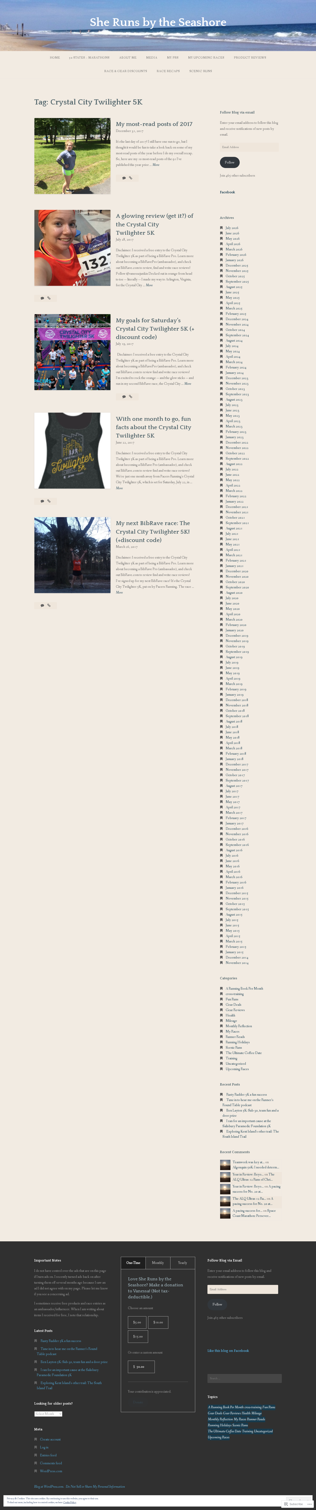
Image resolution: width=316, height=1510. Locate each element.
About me (128, 58)
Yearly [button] (182, 1263)
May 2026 (233, 238)
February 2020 (236, 625)
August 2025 (234, 287)
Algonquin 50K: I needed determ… (256, 1167)
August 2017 (234, 786)
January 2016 (235, 888)
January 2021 (235, 566)
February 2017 (236, 818)
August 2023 (234, 399)
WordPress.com (51, 1471)
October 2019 (235, 646)
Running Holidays (238, 1042)
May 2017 (233, 802)
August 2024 (234, 340)
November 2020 (237, 576)
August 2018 (234, 721)
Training (231, 1058)
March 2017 (234, 812)
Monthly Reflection (239, 1026)
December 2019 (237, 635)
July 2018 (232, 727)
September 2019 (237, 652)
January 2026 (235, 260)
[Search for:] (244, 1378)
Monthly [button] (158, 1263)
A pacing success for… (247, 1211)
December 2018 (237, 700)
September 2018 (237, 716)
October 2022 (235, 453)
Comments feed (51, 1463)
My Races (232, 1031)
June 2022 (232, 475)
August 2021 (234, 528)
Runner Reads (235, 1037)
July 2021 (232, 534)
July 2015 (232, 920)
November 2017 (237, 770)
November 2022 (237, 448)
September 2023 (237, 394)
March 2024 (234, 362)
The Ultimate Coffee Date (244, 1053)
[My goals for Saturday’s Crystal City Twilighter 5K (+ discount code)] (130, 397)
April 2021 (233, 550)
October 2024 (235, 330)
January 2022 (235, 501)
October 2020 (235, 582)
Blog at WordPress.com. (49, 1486)
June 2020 (232, 603)
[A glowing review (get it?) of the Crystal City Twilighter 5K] (49, 298)
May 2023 (233, 415)
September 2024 (237, 335)
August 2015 (234, 914)
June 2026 (232, 233)
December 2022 (237, 442)
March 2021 (234, 555)
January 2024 (235, 373)
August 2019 (234, 657)
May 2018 (233, 737)
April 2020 (233, 614)
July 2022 (232, 469)
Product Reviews (250, 58)
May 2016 (233, 866)
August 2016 (234, 850)
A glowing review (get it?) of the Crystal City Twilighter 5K (154, 224)
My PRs (172, 58)
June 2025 (232, 292)
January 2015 (235, 952)
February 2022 (236, 496)
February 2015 (236, 947)
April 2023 (233, 421)
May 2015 (233, 930)
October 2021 (235, 517)
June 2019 (232, 668)
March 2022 (234, 491)
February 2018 (236, 753)
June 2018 (232, 732)
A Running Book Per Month (244, 988)
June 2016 (232, 861)
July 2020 (232, 598)
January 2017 (235, 823)
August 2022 (234, 464)
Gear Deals (233, 1005)
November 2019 (237, 641)
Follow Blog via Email (224, 1260)
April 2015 (233, 936)
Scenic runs (200, 71)
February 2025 (236, 314)
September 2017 (237, 780)
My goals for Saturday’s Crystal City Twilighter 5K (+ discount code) (155, 329)
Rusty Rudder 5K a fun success (246, 1094)
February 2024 (236, 367)
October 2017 (235, 775)
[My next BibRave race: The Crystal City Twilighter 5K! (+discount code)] (49, 605)
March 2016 (234, 877)
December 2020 (237, 571)
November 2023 (237, 383)
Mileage (231, 1021)
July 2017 (232, 791)
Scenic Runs (234, 1047)
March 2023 (234, 426)
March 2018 (234, 748)
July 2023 (232, 405)
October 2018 (235, 711)
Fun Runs (232, 999)
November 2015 (237, 898)
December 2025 (237, 265)
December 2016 (237, 829)
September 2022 (237, 458)
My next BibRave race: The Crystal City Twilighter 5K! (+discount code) (153, 531)
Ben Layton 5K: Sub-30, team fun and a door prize (74, 1362)
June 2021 (232, 539)
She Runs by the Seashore (158, 22)
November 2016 (237, 834)
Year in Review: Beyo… (248, 1174)
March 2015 (234, 941)
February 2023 (236, 432)
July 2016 (232, 855)
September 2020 (237, 587)
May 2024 (233, 351)
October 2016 (235, 839)
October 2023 (235, 389)
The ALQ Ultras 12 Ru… (249, 1198)
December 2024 (237, 319)
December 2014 (237, 957)
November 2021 (237, 512)
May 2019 (233, 673)
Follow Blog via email (237, 112)
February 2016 (236, 882)
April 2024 (233, 356)
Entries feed (48, 1455)
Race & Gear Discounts (125, 71)
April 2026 (233, 244)
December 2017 (237, 764)
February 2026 (236, 255)
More (155, 165)
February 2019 (236, 689)
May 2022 (233, 480)
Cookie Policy (69, 1502)
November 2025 (237, 271)
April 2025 (233, 303)
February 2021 (236, 560)
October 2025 (235, 276)
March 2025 (234, 308)
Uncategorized (236, 1064)
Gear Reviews (235, 1010)
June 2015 (232, 925)
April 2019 (233, 678)
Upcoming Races (237, 1069)
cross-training (235, 994)
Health (230, 1015)
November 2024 (237, 324)
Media (151, 58)
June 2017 (232, 796)
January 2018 (235, 759)
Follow (230, 162)
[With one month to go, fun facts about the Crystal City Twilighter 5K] (49, 501)
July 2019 (232, 662)
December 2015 (237, 893)
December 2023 (237, 378)
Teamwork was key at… (249, 1162)
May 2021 (233, 544)
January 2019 (235, 694)
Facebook (227, 192)
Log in (44, 1447)
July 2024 (232, 346)
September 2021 (237, 523)
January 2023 (235, 437)
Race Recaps (168, 71)
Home (55, 58)
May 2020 (233, 609)
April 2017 (233, 807)
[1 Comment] (124, 178)
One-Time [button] (133, 1263)
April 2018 (233, 743)
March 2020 (234, 619)
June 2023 (232, 410)
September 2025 (237, 281)
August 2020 (234, 593)
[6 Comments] (42, 298)
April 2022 (233, 485)
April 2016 (233, 871)
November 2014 (237, 963)
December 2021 (237, 507)
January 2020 (235, 630)
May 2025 (233, 297)
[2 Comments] (42, 605)
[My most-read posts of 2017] (130, 178)
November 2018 (237, 705)
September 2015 (237, 909)
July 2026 (232, 228)
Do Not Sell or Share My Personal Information (95, 1486)
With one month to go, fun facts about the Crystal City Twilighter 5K (153, 427)
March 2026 (234, 249)
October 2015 (235, 904)
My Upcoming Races (206, 58)
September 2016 (237, 845)
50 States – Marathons (89, 58)
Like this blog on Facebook (228, 1351)
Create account (50, 1439)
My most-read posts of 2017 (154, 124)
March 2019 (234, 684)
